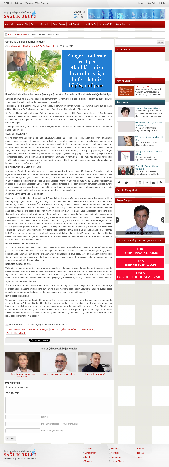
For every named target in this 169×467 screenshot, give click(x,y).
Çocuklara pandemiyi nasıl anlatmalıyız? (22, 375)
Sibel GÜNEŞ (141, 56)
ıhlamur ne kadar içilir (38, 329)
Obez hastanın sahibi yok (147, 59)
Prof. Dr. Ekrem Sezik (15, 333)
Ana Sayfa (22, 34)
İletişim (162, 3)
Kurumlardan (90, 453)
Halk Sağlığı (73, 24)
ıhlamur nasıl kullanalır (16, 329)
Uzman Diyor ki (118, 461)
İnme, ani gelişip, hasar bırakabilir (59, 374)
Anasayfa (9, 24)
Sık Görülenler (49, 46)
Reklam (140, 453)
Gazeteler (45, 24)
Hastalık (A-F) (89, 24)
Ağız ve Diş (22, 24)
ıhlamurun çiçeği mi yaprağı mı (63, 329)
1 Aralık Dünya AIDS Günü (147, 108)
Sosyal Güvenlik (122, 24)
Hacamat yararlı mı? (95, 374)
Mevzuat (114, 453)
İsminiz (44, 417)
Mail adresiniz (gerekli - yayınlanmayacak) (60, 424)
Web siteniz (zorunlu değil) (53, 431)
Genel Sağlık (59, 24)
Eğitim (34, 24)
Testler (140, 457)
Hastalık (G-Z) (105, 24)
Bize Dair (151, 3)
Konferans (115, 449)
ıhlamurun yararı (86, 329)
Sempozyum (116, 457)
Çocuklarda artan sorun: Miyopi (140, 233)
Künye (141, 3)
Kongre (140, 449)
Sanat (87, 457)
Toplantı (88, 461)
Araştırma (88, 449)
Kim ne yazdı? (142, 86)
